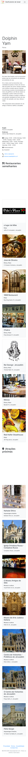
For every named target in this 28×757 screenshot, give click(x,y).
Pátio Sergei (9, 729)
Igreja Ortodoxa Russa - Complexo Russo (14, 547)
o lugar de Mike (10, 225)
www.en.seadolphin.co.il (11, 156)
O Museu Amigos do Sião (12, 582)
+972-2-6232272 (9, 154)
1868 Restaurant (11, 295)
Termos (13, 746)
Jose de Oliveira (10, 260)
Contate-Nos (14, 748)
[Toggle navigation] (25, 2)
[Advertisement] (14, 21)
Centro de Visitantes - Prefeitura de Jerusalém (14, 656)
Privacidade (6, 746)
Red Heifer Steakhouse (13, 435)
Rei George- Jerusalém (13, 365)
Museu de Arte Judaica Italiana (14, 619)
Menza (7, 400)
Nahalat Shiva (10, 511)
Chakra (7, 330)
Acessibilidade (20, 746)
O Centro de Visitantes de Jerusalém (13, 693)
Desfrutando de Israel (12, 2)
